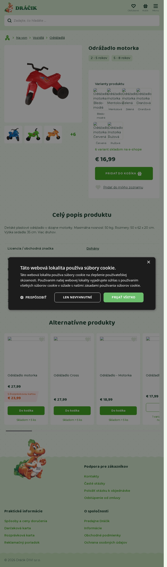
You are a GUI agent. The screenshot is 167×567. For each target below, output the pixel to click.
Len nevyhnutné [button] (77, 297)
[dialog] (82, 283)
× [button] (148, 262)
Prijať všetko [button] (123, 297)
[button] (33, 297)
